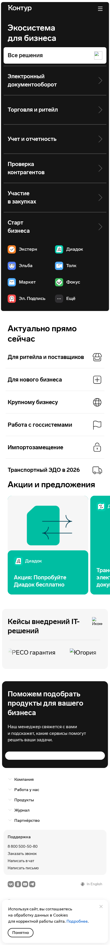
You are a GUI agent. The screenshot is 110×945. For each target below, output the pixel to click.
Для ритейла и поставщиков (46, 357)
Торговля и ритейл (33, 109)
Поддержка (19, 836)
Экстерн (28, 249)
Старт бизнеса (19, 226)
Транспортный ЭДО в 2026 (44, 469)
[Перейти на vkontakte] (11, 884)
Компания (24, 779)
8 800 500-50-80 (23, 846)
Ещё (70, 298)
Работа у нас (26, 789)
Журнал (21, 810)
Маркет (27, 282)
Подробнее (77, 921)
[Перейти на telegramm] (32, 884)
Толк (71, 265)
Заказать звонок (22, 853)
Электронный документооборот (32, 80)
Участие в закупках (22, 197)
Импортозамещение (35, 447)
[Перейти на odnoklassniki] (18, 884)
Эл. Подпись (32, 298)
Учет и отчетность (32, 138)
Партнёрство (27, 820)
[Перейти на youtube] (25, 884)
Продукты (24, 799)
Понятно (20, 932)
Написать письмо (23, 868)
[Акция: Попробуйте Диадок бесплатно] (48, 545)
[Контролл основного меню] (100, 9)
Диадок (74, 249)
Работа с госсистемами (40, 424)
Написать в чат (21, 861)
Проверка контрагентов (26, 168)
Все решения (25, 55)
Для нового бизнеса (35, 379)
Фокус (73, 282)
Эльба (25, 265)
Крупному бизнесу (33, 402)
